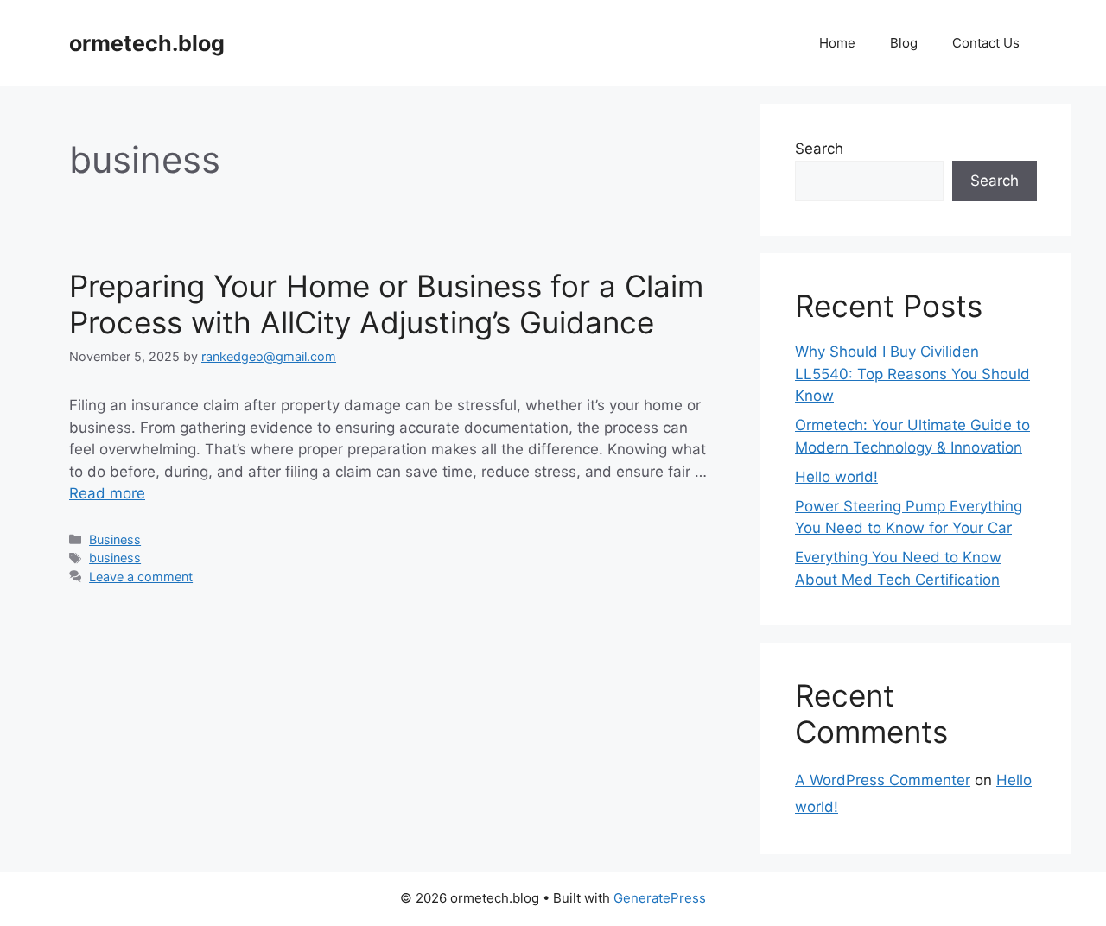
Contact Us (986, 43)
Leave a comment (141, 576)
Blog (904, 43)
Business (115, 539)
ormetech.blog (147, 43)
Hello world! (836, 476)
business (115, 557)
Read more (107, 493)
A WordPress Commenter (882, 780)
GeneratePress (659, 898)
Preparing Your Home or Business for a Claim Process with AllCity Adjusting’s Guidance (386, 304)
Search (819, 148)
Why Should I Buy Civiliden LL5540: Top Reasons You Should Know (912, 373)
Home (837, 43)
